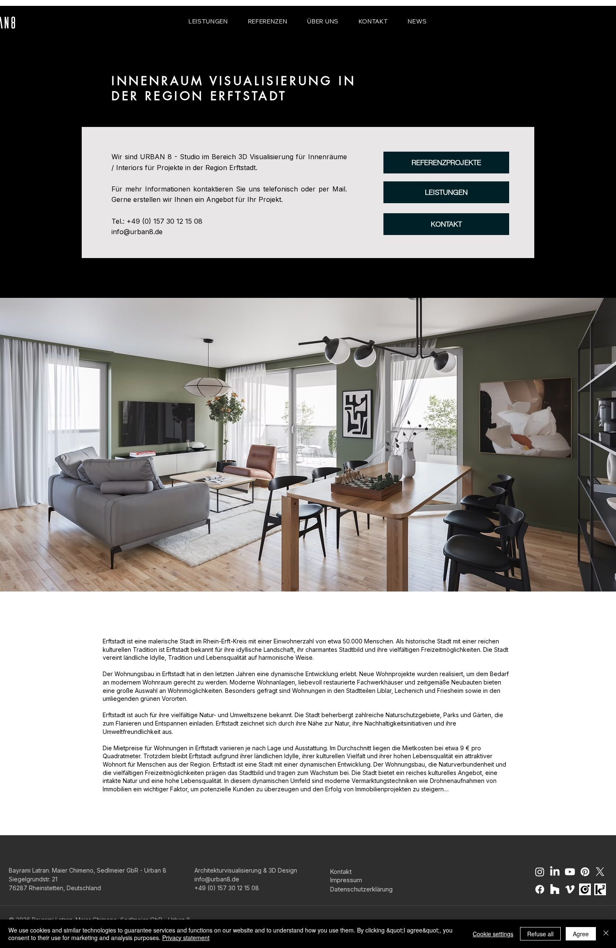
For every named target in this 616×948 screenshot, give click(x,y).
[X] (600, 872)
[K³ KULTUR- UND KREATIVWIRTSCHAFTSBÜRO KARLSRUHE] (600, 889)
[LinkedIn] (555, 872)
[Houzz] (555, 889)
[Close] (606, 933)
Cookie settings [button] (493, 934)
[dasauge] (585, 889)
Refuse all (540, 934)
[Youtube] (570, 872)
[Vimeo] (570, 889)
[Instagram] (540, 872)
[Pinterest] (585, 872)
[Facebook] (540, 889)
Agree (581, 934)
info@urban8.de (137, 231)
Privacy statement (186, 937)
